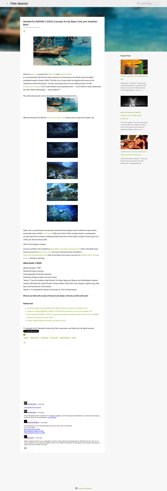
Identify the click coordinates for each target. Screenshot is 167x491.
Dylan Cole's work (44, 252)
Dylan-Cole (54, 338)
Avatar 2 (34, 74)
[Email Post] (24, 335)
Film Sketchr (19, 3)
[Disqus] (62, 375)
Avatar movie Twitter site (55, 118)
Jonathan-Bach (65, 338)
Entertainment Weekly (31, 87)
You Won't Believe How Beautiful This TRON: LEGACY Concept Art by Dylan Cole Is (57, 308)
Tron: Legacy (47, 233)
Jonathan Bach (65, 74)
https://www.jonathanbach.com (35, 255)
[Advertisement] (62, 468)
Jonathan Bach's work (88, 255)
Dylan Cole (52, 74)
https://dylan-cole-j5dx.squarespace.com (65, 249)
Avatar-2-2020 (34, 338)
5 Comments (37, 27)
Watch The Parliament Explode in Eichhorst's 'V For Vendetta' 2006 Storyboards (131, 115)
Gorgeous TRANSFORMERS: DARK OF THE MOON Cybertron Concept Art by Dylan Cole (59, 311)
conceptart (44, 338)
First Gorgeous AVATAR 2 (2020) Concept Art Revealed (47, 314)
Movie (74, 338)
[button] (24, 31)
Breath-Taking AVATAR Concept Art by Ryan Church (46, 321)
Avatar (26, 338)
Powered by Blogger (85, 488)
